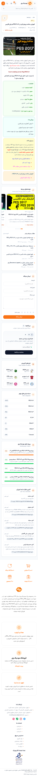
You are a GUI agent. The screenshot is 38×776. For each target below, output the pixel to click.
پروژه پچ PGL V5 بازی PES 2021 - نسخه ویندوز (21, 459)
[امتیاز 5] (22, 312)
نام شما (33, 280)
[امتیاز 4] (24, 312)
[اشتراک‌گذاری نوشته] (4, 18)
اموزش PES (9, 39)
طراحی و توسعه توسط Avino (30, 774)
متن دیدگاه (32, 295)
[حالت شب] (7, 3)
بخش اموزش (17, 39)
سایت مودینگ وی (15, 66)
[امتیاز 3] (27, 312)
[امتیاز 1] (33, 312)
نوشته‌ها (29, 17)
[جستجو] (3, 8)
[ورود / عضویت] (3, 3)
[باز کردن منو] (35, 3)
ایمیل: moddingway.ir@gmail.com (18, 715)
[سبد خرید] (11, 3)
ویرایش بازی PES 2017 (27, 39)
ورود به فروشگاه (19, 666)
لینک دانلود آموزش (25, 178)
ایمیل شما (32, 287)
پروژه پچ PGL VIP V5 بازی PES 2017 (24, 468)
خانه (34, 17)
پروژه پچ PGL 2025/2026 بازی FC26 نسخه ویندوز (21, 477)
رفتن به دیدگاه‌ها (7, 30)
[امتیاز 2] (30, 312)
